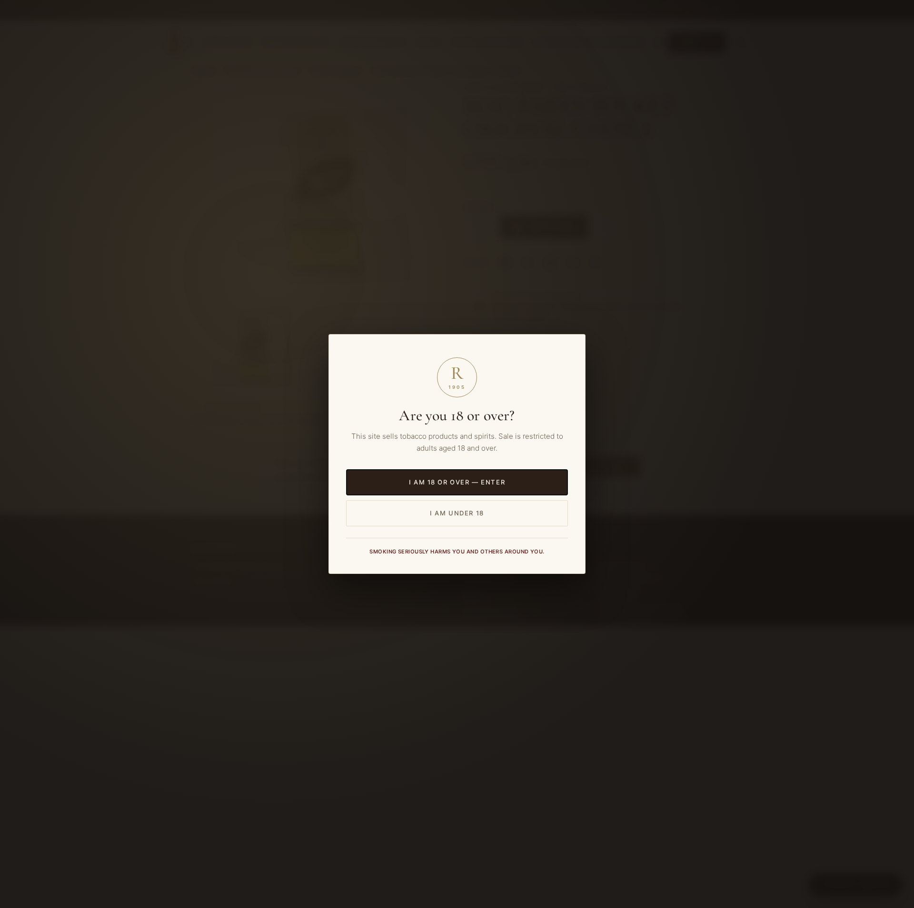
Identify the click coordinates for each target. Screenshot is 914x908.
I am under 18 (457, 513)
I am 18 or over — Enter (457, 482)
